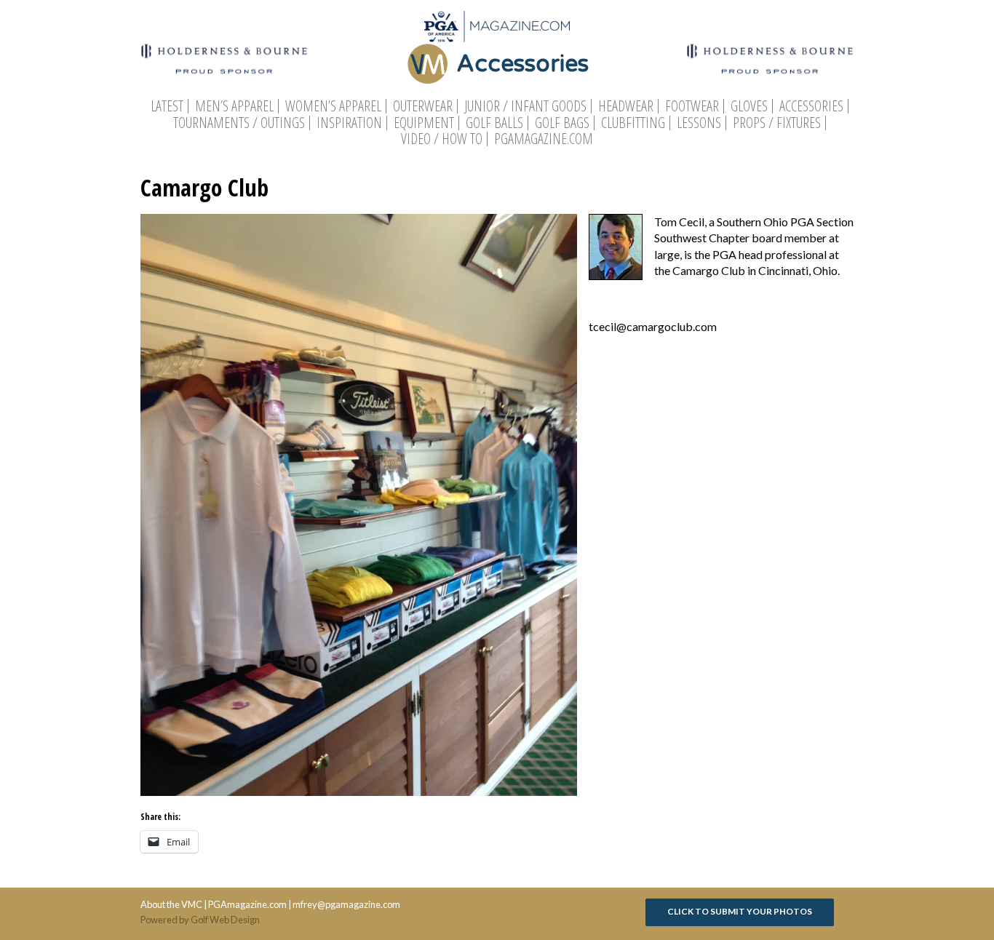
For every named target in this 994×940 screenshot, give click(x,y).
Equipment (424, 123)
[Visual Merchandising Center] (497, 26)
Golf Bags (562, 123)
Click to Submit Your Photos (739, 911)
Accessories (811, 106)
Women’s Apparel (333, 106)
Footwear (692, 106)
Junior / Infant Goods (525, 106)
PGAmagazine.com (543, 139)
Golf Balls (494, 123)
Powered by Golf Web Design (200, 919)
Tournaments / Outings (239, 123)
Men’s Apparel (234, 106)
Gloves (749, 106)
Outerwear (423, 106)
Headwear (625, 106)
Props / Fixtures (777, 123)
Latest (167, 106)
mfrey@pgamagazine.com (346, 904)
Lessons (699, 123)
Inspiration (349, 123)
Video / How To (441, 139)
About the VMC (171, 904)
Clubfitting (633, 123)
